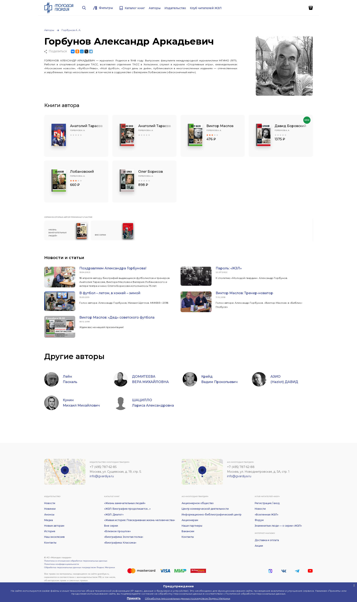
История (49, 531)
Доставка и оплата (267, 540)
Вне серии (111, 525)
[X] (86, 51)
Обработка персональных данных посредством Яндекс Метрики (79, 567)
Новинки (50, 508)
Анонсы (49, 514)
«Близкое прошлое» (117, 531)
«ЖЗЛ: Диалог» (114, 514)
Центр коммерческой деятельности (205, 508)
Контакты (50, 542)
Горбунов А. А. (71, 30)
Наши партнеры (192, 525)
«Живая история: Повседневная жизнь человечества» (139, 520)
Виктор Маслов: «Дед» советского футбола (117, 317)
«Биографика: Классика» (120, 542)
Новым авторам (54, 525)
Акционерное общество (198, 503)
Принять (134, 598)
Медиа (48, 520)
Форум (259, 520)
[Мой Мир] (82, 51)
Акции (259, 545)
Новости (49, 503)
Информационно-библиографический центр (212, 514)
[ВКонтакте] (73, 51)
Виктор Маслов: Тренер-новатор (244, 293)
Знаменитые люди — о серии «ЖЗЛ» (278, 525)
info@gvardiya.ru (102, 476)
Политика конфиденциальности (61, 564)
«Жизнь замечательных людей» (124, 503)
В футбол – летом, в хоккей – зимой (109, 293)
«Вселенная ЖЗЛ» (266, 514)
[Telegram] (91, 51)
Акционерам (190, 520)
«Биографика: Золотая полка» (123, 536)
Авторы (49, 30)
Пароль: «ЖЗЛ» (229, 268)
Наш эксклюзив (54, 536)
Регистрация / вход (267, 503)
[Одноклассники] (77, 51)
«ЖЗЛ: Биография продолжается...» (127, 508)
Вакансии (188, 531)
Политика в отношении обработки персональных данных (75, 560)
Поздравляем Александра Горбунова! (112, 268)
